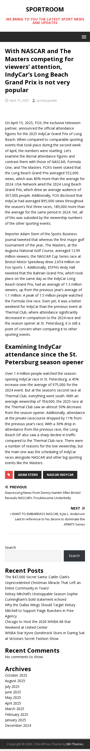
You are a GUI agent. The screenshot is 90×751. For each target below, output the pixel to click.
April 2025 (13, 703)
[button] (83, 36)
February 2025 (16, 714)
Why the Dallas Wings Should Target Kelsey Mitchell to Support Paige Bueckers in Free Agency (40, 610)
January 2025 (15, 720)
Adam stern (28, 475)
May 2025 (13, 697)
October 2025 (16, 675)
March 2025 (14, 708)
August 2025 (15, 680)
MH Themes (74, 744)
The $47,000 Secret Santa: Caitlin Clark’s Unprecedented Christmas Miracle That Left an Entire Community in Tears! (43, 582)
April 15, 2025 (19, 100)
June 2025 (13, 692)
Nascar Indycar (60, 475)
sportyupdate (46, 100)
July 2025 (12, 686)
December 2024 (18, 725)
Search (10, 547)
